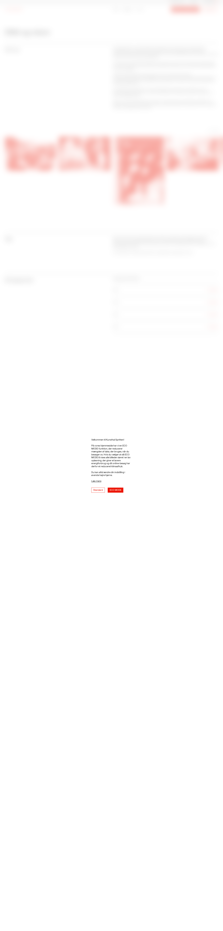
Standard (98, 490)
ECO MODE (115, 490)
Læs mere (96, 481)
